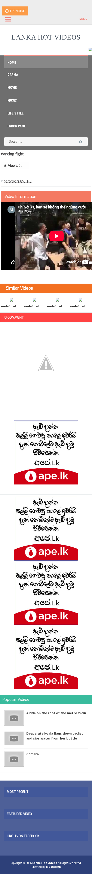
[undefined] (11, 299)
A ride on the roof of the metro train (56, 713)
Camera (32, 754)
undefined (8, 306)
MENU (83, 19)
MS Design (53, 867)
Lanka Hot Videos (46, 37)
